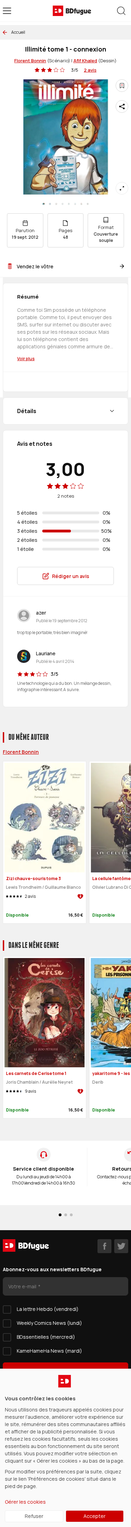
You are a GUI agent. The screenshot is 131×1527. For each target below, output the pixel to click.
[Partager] (122, 106)
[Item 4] (69, 204)
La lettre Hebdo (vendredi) (48, 1309)
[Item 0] (44, 204)
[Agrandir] (122, 188)
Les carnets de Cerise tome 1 (36, 1073)
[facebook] (104, 1246)
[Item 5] (75, 204)
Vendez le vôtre (35, 266)
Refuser (34, 1516)
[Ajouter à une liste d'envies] (122, 85)
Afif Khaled (85, 60)
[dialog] (65, 1448)
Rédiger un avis (70, 576)
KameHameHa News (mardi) (49, 1350)
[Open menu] (7, 11)
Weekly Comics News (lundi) (49, 1323)
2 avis (90, 70)
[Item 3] (62, 204)
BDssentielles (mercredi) (46, 1337)
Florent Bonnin (30, 60)
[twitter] (121, 1246)
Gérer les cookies (25, 1501)
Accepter (94, 1516)
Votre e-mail (22, 1286)
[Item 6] (81, 204)
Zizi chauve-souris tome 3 (33, 878)
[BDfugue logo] (72, 11)
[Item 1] (50, 204)
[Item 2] (56, 204)
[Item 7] (88, 204)
